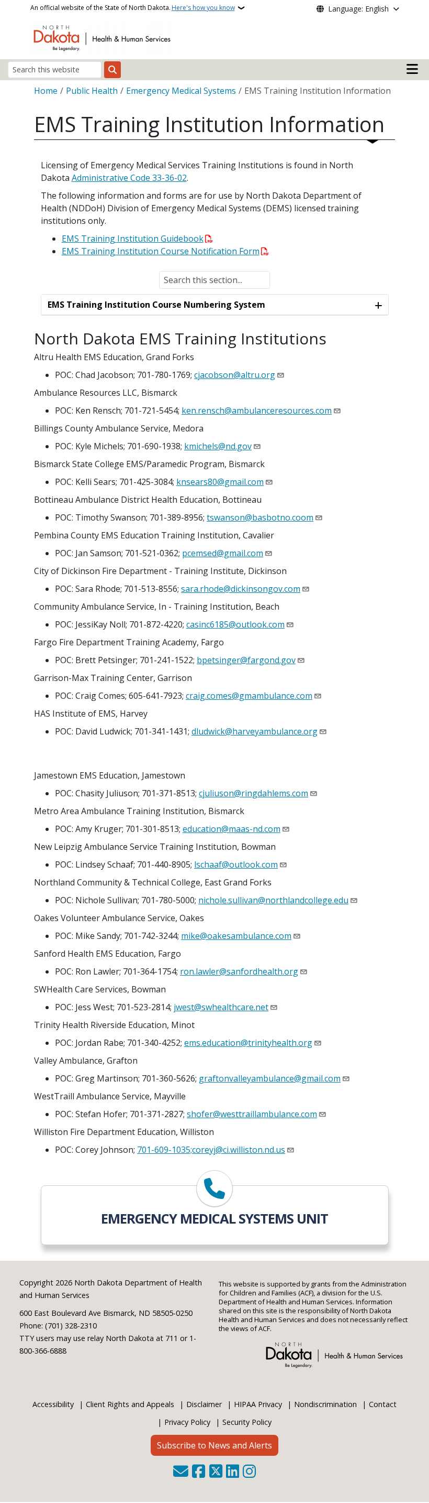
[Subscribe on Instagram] (249, 1472)
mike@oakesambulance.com (236, 936)
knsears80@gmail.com (220, 482)
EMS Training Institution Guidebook (133, 238)
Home (46, 90)
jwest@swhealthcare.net (221, 1007)
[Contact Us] (180, 1472)
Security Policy (247, 1422)
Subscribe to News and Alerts (214, 1445)
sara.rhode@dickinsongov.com (240, 588)
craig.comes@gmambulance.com (249, 695)
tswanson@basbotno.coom (260, 517)
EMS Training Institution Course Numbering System (156, 304)
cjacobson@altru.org (234, 375)
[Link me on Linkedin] (232, 1472)
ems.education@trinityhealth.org (248, 1042)
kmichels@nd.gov (218, 446)
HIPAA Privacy (258, 1404)
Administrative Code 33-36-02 (129, 177)
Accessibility (53, 1404)
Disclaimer (204, 1404)
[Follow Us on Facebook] (198, 1472)
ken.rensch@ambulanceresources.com (257, 410)
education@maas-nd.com (231, 829)
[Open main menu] (412, 69)
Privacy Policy (187, 1422)
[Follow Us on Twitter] (215, 1472)
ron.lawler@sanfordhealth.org (239, 971)
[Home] (103, 37)
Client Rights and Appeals (130, 1404)
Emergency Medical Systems (181, 90)
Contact (383, 1404)
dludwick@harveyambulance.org (254, 731)
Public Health (92, 90)
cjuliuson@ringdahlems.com (253, 793)
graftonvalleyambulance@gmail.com (270, 1078)
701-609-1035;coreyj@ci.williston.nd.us (211, 1149)
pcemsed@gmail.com (222, 553)
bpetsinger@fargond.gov (246, 660)
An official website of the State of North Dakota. (132, 7)
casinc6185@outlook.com (235, 624)
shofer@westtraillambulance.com (252, 1114)
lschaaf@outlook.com (236, 864)
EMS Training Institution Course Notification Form (160, 251)
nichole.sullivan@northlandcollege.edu (273, 900)
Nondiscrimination (325, 1404)
